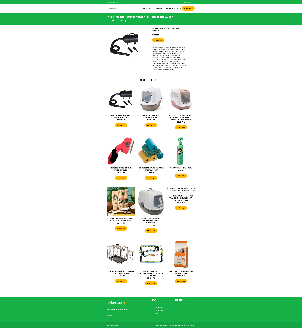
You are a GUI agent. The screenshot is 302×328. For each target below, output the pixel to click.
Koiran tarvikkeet (165, 28)
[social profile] (119, 2)
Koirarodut (159, 8)
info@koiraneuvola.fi (188, 2)
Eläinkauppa (188, 8)
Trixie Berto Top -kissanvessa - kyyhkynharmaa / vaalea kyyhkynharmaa (151, 220)
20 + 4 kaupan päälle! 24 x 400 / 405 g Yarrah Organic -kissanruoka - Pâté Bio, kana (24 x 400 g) (181, 198)
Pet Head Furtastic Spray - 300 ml (181, 168)
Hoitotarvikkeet (175, 28)
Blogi (179, 8)
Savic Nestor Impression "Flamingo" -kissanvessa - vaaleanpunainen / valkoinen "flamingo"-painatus (181, 117)
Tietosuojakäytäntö (181, 325)
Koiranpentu (170, 8)
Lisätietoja (158, 40)
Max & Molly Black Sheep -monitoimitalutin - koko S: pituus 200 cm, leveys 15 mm (151, 273)
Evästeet (171, 325)
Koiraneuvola (147, 8)
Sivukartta (191, 325)
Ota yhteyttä (164, 325)
